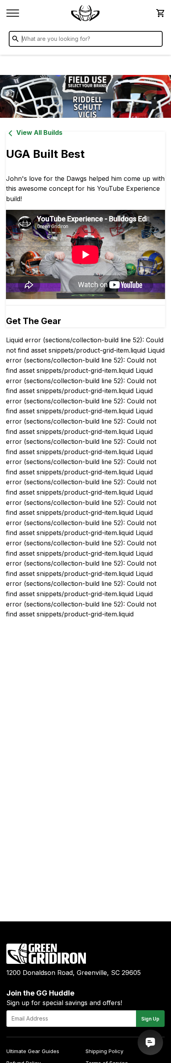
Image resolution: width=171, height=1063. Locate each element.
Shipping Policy (104, 1051)
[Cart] (160, 13)
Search (155, 40)
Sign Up (150, 1019)
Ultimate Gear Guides (32, 1051)
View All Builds (39, 132)
